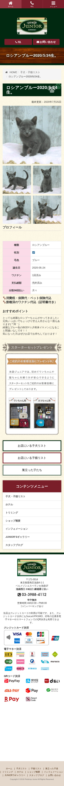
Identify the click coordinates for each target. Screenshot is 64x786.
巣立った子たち (32, 469)
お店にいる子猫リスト (32, 457)
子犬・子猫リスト (15, 496)
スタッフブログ (14, 545)
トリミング (12, 512)
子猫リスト (36, 768)
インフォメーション (17, 528)
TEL (32, 6)
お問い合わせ (48, 42)
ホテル (9, 504)
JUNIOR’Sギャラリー (18, 536)
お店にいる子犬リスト (32, 445)
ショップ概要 (13, 520)
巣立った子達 (51, 768)
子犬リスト (21, 768)
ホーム (10, 6)
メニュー (53, 6)
